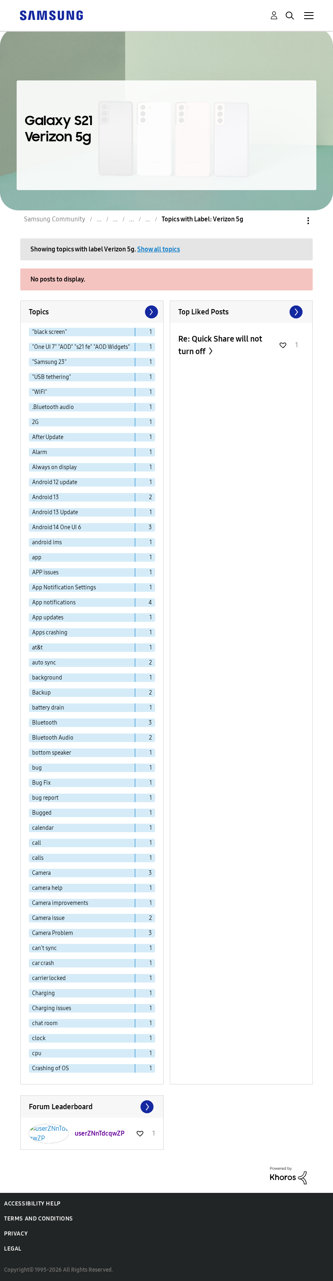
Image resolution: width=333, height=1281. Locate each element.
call (36, 843)
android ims (47, 542)
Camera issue (48, 918)
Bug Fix (41, 782)
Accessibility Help (32, 1203)
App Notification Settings (64, 587)
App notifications (54, 602)
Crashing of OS (50, 1068)
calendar (43, 827)
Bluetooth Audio (53, 737)
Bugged (42, 812)
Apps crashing (49, 632)
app (36, 557)
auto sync (44, 662)
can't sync (44, 948)
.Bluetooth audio (53, 407)
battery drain (48, 707)
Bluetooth (44, 722)
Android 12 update (54, 482)
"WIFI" (39, 392)
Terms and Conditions (38, 1218)
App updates (47, 617)
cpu (36, 1053)
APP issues (45, 572)
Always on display (54, 467)
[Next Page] (150, 312)
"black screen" (49, 332)
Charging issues (51, 1008)
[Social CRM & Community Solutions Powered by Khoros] (288, 1175)
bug (37, 767)
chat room (45, 1023)
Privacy (16, 1233)
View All (241, 312)
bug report (45, 797)
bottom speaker (51, 752)
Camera (41, 873)
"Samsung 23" (49, 362)
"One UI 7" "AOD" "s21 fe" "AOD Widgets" (81, 347)
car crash (43, 963)
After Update (47, 437)
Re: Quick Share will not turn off (220, 345)
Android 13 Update (55, 512)
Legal (13, 1248)
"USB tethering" (51, 377)
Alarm (39, 452)
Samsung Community (54, 219)
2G (35, 422)
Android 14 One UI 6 (56, 527)
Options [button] (294, 220)
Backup (41, 692)
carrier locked (49, 978)
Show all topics (158, 249)
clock (38, 1038)
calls (37, 858)
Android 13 (45, 497)
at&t (37, 647)
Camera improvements (60, 903)
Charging (43, 993)
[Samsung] (51, 15)
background (47, 677)
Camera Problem (52, 933)
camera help (47, 888)
